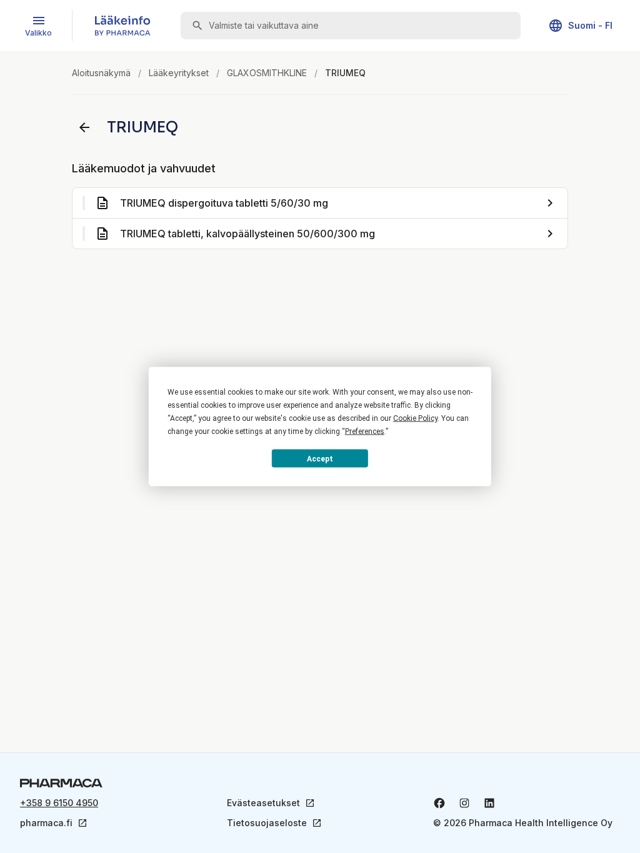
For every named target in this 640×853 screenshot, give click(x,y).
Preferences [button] (364, 431)
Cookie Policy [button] (415, 418)
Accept (320, 458)
